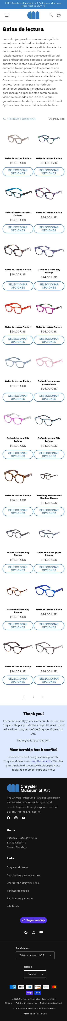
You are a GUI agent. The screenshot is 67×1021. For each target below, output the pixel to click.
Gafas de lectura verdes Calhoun (18, 214)
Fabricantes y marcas (20, 898)
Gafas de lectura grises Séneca (49, 554)
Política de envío (47, 1008)
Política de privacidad (51, 1003)
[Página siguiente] (43, 697)
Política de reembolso (26, 1003)
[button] (7, 15)
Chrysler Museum (17, 867)
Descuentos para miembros (23, 875)
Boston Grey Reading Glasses (18, 554)
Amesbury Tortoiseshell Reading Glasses (49, 496)
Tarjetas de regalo (18, 890)
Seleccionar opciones (18, 171)
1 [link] (24, 697)
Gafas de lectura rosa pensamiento (49, 382)
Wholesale (13, 906)
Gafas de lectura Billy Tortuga (49, 271)
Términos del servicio (25, 1008)
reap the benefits (41, 761)
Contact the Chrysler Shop (23, 882)
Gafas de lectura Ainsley (18, 158)
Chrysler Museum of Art (30, 999)
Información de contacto (35, 1014)
